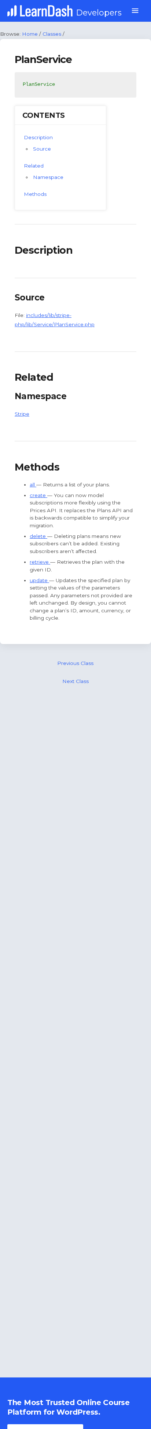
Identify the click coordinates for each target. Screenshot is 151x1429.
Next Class (75, 681)
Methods (35, 194)
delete (38, 536)
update (39, 580)
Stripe (22, 414)
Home (30, 34)
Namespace (48, 177)
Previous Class (75, 663)
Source (42, 149)
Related (34, 166)
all (33, 485)
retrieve (40, 562)
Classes (52, 34)
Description (38, 137)
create (38, 495)
